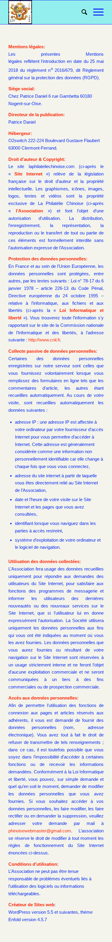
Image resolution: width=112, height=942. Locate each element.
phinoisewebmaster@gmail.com (39, 830)
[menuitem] (81, 12)
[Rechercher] (81, 12)
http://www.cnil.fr (44, 339)
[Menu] (95, 12)
